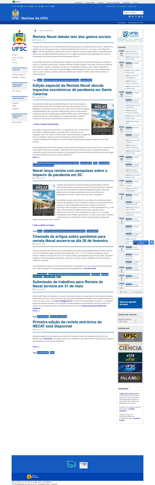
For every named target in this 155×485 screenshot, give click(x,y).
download (48, 339)
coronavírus (42, 274)
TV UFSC (15, 62)
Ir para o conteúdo (17, 6)
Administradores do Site (135, 23)
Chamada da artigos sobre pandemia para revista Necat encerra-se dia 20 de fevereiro (70, 238)
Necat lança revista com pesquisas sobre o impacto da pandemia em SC (70, 172)
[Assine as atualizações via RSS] (142, 16)
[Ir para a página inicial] (35, 30)
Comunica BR (90, 2)
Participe (100, 2)
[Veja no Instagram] (139, 16)
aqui (34, 51)
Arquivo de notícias (124, 319)
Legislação (126, 2)
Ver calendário (136, 292)
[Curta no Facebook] (130, 16)
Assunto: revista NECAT (46, 31)
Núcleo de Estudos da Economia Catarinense (61, 80)
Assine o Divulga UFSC (17, 58)
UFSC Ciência (16, 91)
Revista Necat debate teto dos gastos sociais (72, 36)
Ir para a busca (38, 6)
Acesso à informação (113, 2)
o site (133, 403)
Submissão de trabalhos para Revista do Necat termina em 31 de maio (68, 284)
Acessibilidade (110, 6)
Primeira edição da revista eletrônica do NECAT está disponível (67, 324)
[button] (124, 292)
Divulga (14, 55)
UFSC (95, 163)
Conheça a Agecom (18, 74)
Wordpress (47, 482)
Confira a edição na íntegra (43, 225)
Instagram (15, 108)
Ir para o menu (28, 6)
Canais (135, 2)
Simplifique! (78, 2)
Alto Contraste (122, 6)
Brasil (18, 2)
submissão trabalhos (58, 317)
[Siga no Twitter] (133, 16)
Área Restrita (122, 23)
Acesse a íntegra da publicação (46, 124)
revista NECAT (86, 80)
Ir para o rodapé (49, 6)
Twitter (14, 106)
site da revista (90, 268)
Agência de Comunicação (129, 394)
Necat (39, 80)
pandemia (96, 274)
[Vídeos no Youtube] (136, 16)
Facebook (15, 103)
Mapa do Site (132, 6)
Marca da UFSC (17, 122)
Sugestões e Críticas (19, 77)
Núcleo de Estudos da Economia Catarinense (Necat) (58, 163)
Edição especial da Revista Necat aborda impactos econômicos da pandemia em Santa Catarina (72, 89)
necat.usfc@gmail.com (64, 301)
